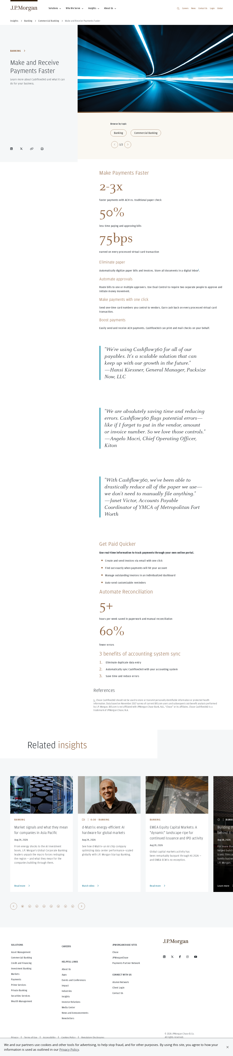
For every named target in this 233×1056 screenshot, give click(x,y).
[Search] (178, 8)
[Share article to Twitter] (22, 148)
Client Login (118, 987)
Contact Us (202, 8)
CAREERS (66, 946)
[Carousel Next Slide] (81, 906)
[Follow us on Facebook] (180, 956)
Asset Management (21, 952)
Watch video (88, 885)
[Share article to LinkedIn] (12, 148)
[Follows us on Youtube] (195, 956)
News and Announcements (75, 1012)
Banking (15, 50)
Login (212, 8)
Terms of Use (30, 1037)
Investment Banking (21, 968)
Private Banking (19, 990)
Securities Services (20, 995)
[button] (227, 1047)
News (193, 8)
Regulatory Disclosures (92, 1037)
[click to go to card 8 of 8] (72, 906)
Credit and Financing (21, 963)
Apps (64, 974)
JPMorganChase (120, 957)
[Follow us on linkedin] (164, 956)
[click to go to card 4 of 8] (44, 906)
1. (94, 700)
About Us (108, 8)
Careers (185, 8)
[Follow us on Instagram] (187, 956)
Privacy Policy (69, 1049)
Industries (67, 991)
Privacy (14, 1037)
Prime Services (18, 985)
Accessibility (49, 1037)
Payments (16, 979)
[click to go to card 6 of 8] (58, 906)
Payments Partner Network (126, 963)
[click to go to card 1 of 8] (22, 906)
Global (220, 8)
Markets (15, 974)
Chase (115, 952)
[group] (47, 906)
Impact (65, 985)
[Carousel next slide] (127, 144)
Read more (19, 885)
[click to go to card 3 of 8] (36, 906)
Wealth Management (21, 1001)
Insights (92, 8)
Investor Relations (71, 1002)
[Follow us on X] (172, 956)
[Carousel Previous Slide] (13, 906)
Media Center (68, 1007)
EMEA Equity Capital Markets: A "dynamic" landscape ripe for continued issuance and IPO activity (176, 832)
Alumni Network (120, 982)
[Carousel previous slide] (114, 144)
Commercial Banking (145, 133)
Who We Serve (73, 8)
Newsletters (68, 1018)
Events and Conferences (74, 980)
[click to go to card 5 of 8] (51, 906)
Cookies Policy (68, 1037)
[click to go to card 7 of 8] (65, 906)
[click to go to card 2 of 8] (29, 906)
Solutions (53, 8)
